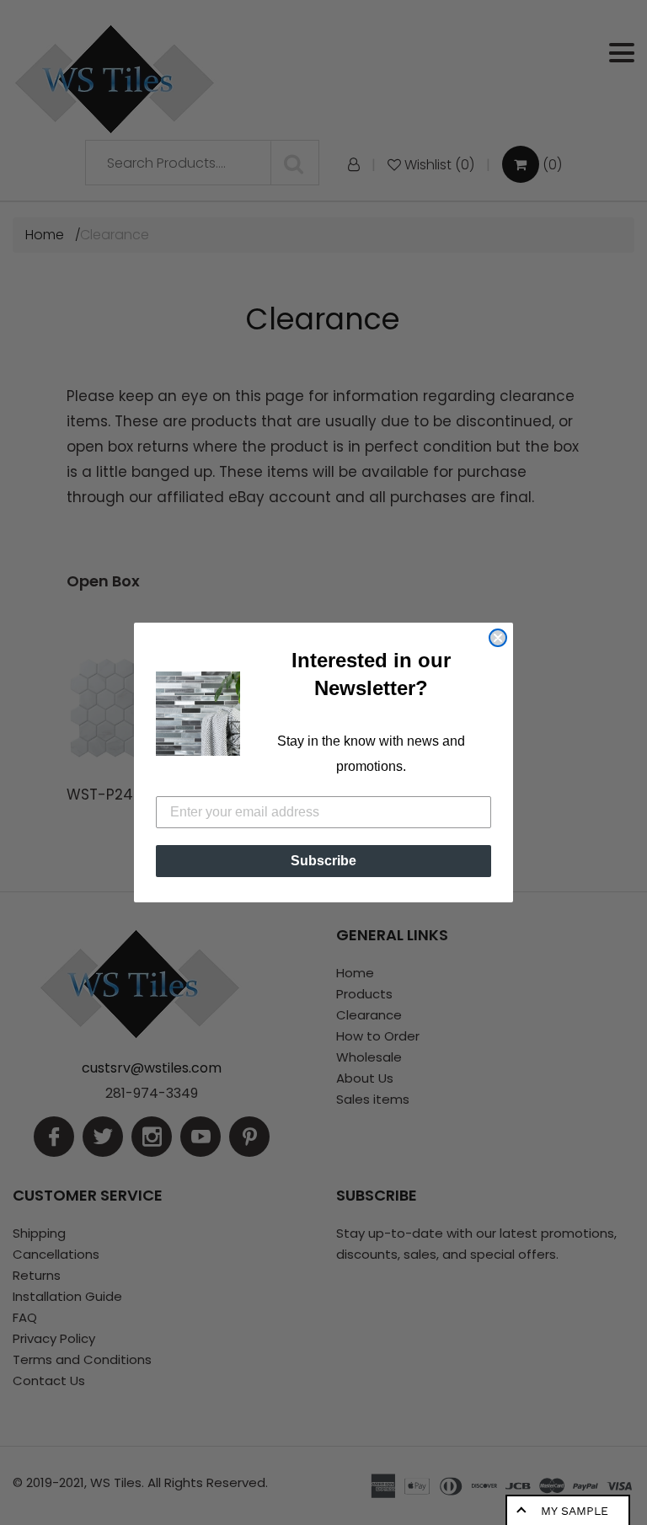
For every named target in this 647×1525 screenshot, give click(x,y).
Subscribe (323, 860)
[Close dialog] (497, 637)
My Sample (574, 1510)
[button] (198, 714)
